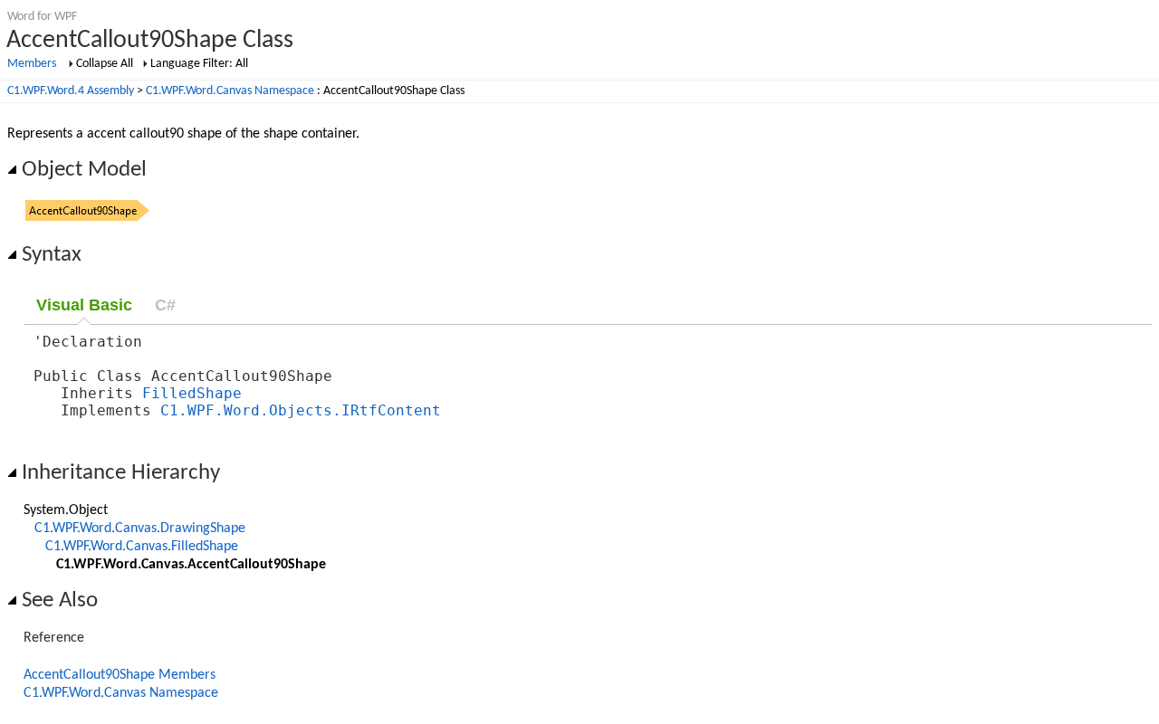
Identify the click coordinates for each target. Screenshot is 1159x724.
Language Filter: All (199, 64)
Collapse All (104, 64)
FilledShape (192, 393)
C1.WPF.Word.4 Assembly (70, 91)
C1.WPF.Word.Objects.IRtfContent (300, 410)
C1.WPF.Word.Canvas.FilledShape (141, 546)
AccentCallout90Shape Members (120, 675)
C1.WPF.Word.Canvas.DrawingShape (139, 528)
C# (165, 305)
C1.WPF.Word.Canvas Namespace (230, 91)
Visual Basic (84, 305)
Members (31, 64)
